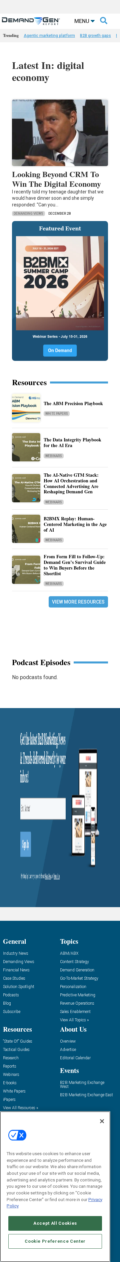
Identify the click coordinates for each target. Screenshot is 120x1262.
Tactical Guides (16, 1050)
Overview (68, 1041)
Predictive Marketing (77, 995)
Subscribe (11, 1012)
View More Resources (78, 602)
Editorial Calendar (75, 1058)
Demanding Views (28, 213)
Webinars (53, 456)
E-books (10, 1083)
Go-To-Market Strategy (79, 978)
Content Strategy (74, 962)
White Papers (56, 413)
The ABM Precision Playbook (73, 403)
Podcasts (11, 995)
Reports (9, 1066)
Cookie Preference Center (55, 1241)
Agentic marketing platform (49, 35)
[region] (55, 1186)
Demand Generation (77, 970)
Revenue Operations (77, 1003)
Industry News (15, 953)
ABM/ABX (69, 953)
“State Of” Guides (17, 1041)
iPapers (9, 1100)
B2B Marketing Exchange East (86, 1095)
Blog (7, 1003)
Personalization (73, 987)
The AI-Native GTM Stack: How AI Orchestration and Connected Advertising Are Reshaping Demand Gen (71, 483)
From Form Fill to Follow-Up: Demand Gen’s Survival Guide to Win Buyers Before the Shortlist (75, 565)
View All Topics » (74, 1020)
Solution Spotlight (18, 987)
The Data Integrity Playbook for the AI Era (72, 442)
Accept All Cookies (55, 1223)
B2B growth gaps (95, 35)
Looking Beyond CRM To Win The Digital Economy (56, 178)
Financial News (16, 970)
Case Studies (14, 978)
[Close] (102, 1121)
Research (11, 1058)
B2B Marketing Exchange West (82, 1085)
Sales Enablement (75, 1012)
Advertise (68, 1050)
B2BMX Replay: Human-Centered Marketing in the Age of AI (75, 524)
